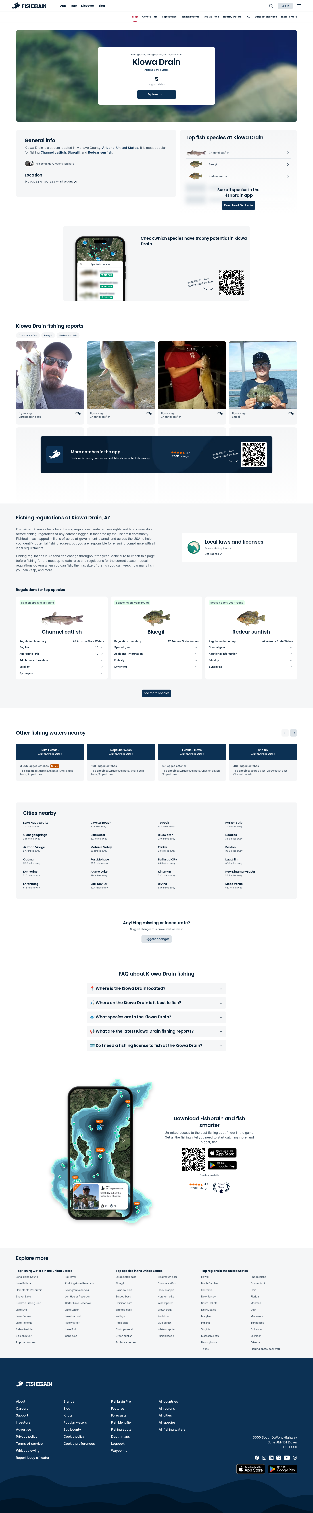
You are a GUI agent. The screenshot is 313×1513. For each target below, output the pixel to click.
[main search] (271, 5)
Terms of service (29, 1443)
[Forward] (293, 733)
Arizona (149, 69)
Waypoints (119, 1450)
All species (167, 1422)
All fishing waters (172, 1429)
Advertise (23, 1429)
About (20, 1401)
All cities (165, 1415)
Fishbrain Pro (121, 1401)
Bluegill (48, 335)
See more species (156, 693)
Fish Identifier (121, 1422)
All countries (168, 1401)
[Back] (285, 733)
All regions (167, 1408)
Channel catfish (28, 335)
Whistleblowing (27, 1450)
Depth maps (120, 1436)
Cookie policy (74, 1436)
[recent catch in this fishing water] (50, 383)
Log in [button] (285, 6)
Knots (68, 1415)
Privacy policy (26, 1436)
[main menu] (299, 6)
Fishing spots (121, 1429)
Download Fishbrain (238, 205)
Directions (66, 181)
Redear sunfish (68, 335)
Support (22, 1415)
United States (161, 69)
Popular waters (75, 1422)
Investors (23, 1422)
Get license (212, 554)
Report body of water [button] (32, 1458)
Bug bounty (72, 1429)
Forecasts (119, 1415)
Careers (22, 1408)
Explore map (156, 94)
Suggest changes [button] (157, 939)
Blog (67, 1408)
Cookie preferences (79, 1443)
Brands (69, 1401)
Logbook (118, 1443)
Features (118, 1408)
